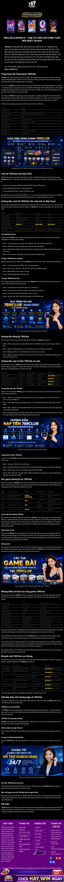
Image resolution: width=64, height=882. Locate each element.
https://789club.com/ (39, 185)
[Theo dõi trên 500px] (50, 862)
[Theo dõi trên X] (53, 858)
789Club (7, 47)
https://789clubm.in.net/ (27, 191)
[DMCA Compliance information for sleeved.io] (39, 853)
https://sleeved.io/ (27, 188)
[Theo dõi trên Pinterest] (56, 858)
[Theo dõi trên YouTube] (59, 858)
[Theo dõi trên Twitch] (53, 862)
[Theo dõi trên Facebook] (50, 858)
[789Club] (32, 4)
